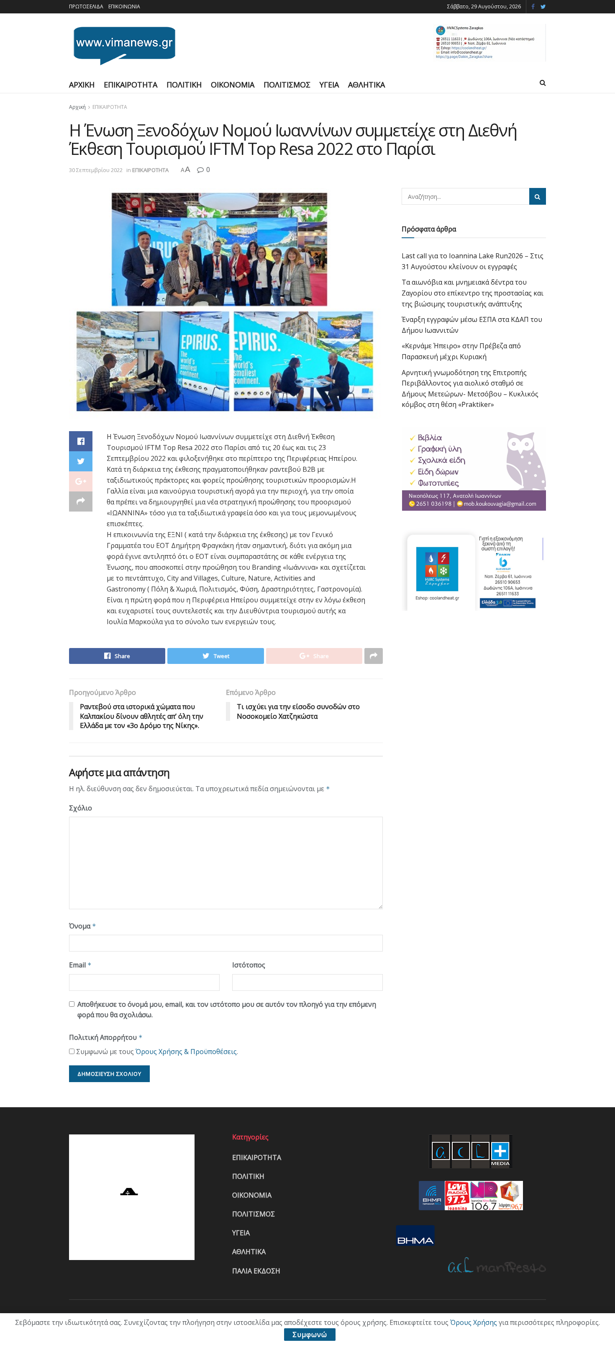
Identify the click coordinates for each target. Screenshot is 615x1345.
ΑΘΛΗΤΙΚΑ (366, 85)
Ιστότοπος (248, 965)
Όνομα (82, 926)
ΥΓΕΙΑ (329, 85)
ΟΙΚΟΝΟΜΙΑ (232, 85)
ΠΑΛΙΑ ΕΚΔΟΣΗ (256, 1271)
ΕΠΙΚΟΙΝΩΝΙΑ (124, 6)
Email (80, 965)
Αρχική (77, 107)
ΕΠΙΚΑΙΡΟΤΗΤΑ (130, 85)
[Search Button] (537, 196)
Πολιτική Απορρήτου (106, 1037)
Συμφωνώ (309, 1334)
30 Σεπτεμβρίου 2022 (96, 170)
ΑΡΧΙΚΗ (82, 85)
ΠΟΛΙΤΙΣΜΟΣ (287, 85)
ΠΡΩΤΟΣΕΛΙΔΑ (86, 6)
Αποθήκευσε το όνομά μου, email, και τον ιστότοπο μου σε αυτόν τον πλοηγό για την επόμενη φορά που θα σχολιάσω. (226, 1010)
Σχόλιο (80, 808)
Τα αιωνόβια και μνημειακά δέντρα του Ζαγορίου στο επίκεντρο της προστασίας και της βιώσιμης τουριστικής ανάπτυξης (472, 293)
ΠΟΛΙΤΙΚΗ (184, 85)
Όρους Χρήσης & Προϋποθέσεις (186, 1051)
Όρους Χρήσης (473, 1322)
